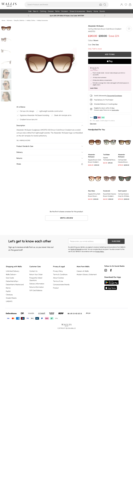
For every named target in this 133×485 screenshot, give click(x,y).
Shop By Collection (19, 20)
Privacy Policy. (99, 251)
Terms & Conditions (60, 274)
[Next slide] (104, 15)
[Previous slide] (28, 15)
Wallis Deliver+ (11, 274)
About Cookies (58, 278)
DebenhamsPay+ (12, 281)
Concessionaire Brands (61, 285)
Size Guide (10, 278)
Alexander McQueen (96, 26)
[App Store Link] (111, 285)
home (3, 20)
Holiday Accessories (42, 20)
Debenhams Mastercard (15, 285)
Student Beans (11, 298)
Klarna (8, 288)
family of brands (76, 249)
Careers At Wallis (83, 271)
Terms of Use (58, 281)
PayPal (8, 291)
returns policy (115, 110)
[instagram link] (105, 270)
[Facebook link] (111, 270)
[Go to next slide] (73, 63)
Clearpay (9, 295)
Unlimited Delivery (12, 271)
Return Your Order (36, 274)
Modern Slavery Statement (87, 274)
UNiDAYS (9, 301)
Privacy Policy (58, 271)
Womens (9, 20)
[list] (50, 63)
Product (56, 288)
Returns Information (36, 287)
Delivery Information (36, 284)
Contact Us (33, 271)
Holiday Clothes (30, 20)
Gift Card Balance (35, 290)
